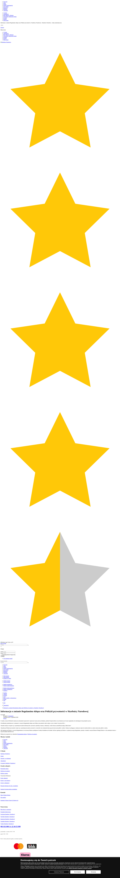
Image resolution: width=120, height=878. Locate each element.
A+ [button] (2, 25)
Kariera (5, 19)
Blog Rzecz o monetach (6, 809)
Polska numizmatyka (7, 743)
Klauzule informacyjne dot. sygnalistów (9, 785)
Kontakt (5, 17)
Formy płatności (4, 778)
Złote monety (6, 676)
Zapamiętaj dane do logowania (8, 654)
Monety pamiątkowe (7, 689)
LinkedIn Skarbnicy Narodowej (8, 821)
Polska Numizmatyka (8, 5)
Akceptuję (93, 871)
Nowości (5, 1)
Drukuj (4, 718)
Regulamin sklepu (4, 768)
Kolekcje (5, 690)
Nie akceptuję (77, 871)
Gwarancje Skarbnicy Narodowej (8, 763)
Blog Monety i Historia (8, 15)
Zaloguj (2, 656)
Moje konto (5, 20)
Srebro (4, 4)
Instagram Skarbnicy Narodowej (8, 819)
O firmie (5, 12)
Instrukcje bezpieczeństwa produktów (9, 789)
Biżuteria (5, 9)
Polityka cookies (4, 773)
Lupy (4, 696)
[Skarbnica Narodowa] (6, 42)
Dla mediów (3, 797)
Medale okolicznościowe (8, 688)
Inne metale (5, 6)
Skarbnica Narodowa (5, 753)
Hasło (2, 653)
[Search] (28, 662)
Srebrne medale (6, 682)
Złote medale (6, 677)
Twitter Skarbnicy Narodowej (7, 823)
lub (11, 826)
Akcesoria (5, 10)
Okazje (4, 745)
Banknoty (5, 8)
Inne (4, 700)
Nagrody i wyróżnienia (6, 758)
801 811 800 (3, 643)
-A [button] (1, 25)
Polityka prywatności (5, 771)
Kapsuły (5, 695)
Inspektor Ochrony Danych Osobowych (9, 800)
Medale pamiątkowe (7, 684)
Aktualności (6, 14)
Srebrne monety (6, 680)
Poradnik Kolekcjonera (6, 812)
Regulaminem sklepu (22, 734)
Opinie (2, 756)
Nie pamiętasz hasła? (7, 658)
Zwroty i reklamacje (5, 783)
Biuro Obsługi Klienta (5, 795)
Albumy (5, 694)
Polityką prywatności (32, 734)
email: (2, 651)
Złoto (4, 3)
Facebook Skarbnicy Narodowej (8, 814)
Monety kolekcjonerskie (8, 685)
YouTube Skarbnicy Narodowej (8, 816)
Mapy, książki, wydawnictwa (9, 698)
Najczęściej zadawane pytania (9, 16)
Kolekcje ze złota (7, 678)
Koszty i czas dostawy (5, 780)
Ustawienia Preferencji (59, 871)
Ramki (4, 699)
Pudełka (5, 693)
